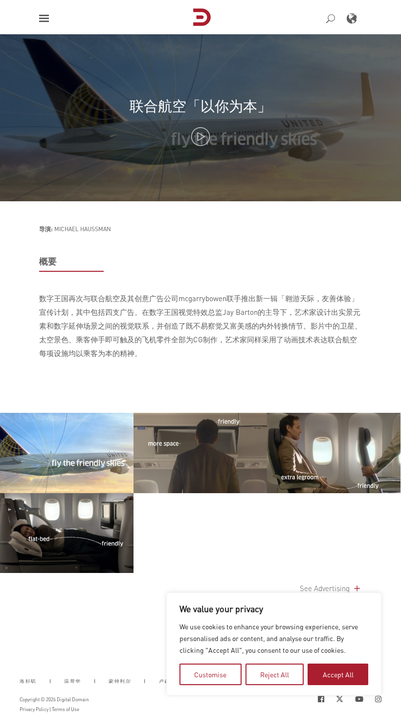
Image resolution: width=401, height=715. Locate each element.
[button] (44, 18)
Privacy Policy (34, 709)
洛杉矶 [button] (28, 681)
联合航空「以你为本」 (200, 105)
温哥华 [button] (72, 681)
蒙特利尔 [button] (120, 681)
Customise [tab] (210, 674)
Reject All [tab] (274, 674)
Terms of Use (65, 709)
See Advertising (326, 588)
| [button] (50, 681)
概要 (48, 261)
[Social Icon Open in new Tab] (321, 699)
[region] (273, 644)
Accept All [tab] (338, 674)
